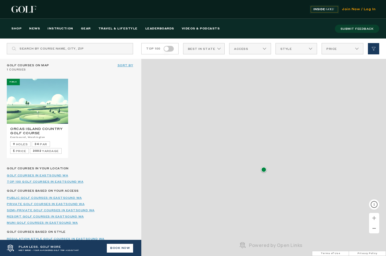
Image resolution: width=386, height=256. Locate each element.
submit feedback (357, 28)
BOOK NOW (120, 248)
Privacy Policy (367, 253)
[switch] (169, 49)
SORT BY (125, 65)
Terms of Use (330, 253)
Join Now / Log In (359, 9)
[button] (263, 170)
